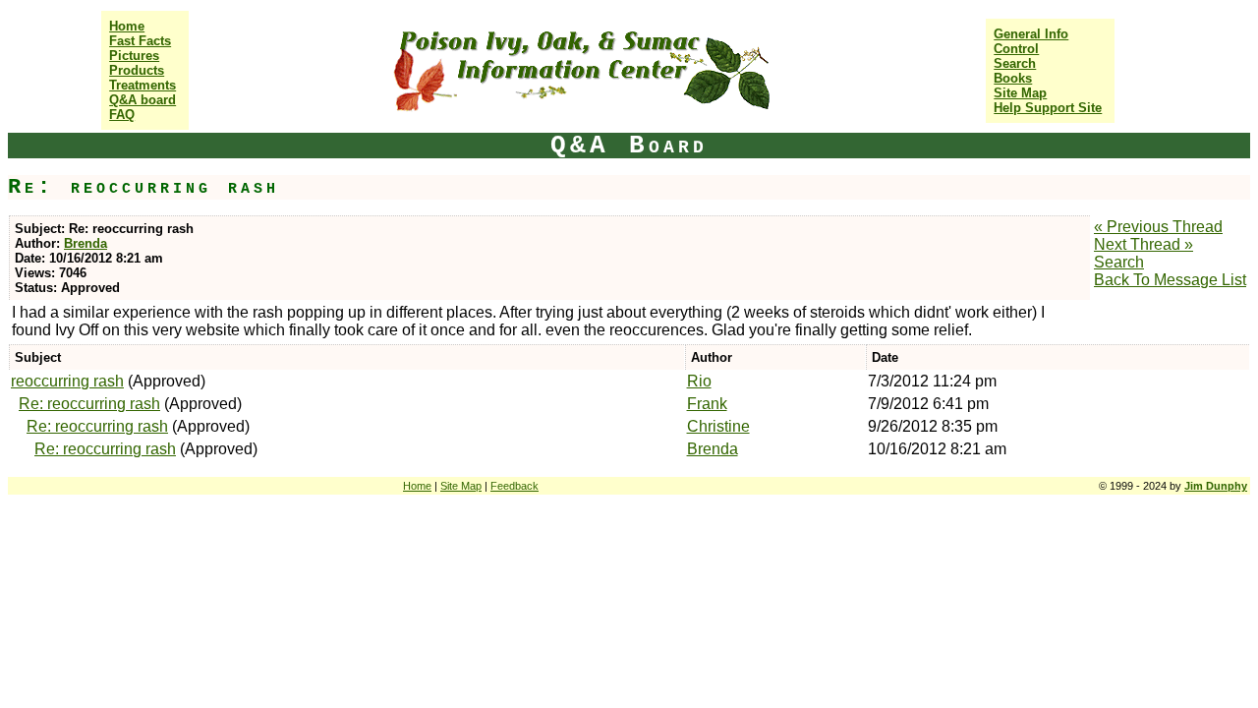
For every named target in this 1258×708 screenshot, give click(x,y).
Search (1015, 63)
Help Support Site (1048, 107)
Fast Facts (140, 40)
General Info (1031, 34)
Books (1013, 78)
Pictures (134, 55)
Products (136, 70)
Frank (707, 403)
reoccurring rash (67, 381)
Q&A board (142, 99)
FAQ (122, 114)
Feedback (514, 486)
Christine (718, 426)
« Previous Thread (1158, 226)
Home (126, 26)
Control (1016, 48)
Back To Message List (1170, 279)
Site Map (1020, 93)
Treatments (142, 85)
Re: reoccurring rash (89, 403)
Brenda (85, 243)
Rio (699, 381)
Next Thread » (1143, 244)
